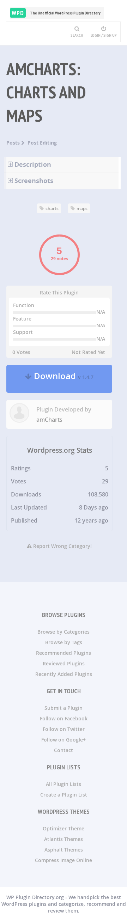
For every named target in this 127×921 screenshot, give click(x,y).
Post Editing (42, 142)
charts (52, 209)
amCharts (49, 419)
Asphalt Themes (63, 849)
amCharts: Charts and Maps (46, 92)
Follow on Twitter (64, 729)
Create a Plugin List (63, 794)
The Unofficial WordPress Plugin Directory (56, 13)
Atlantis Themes (63, 839)
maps (82, 209)
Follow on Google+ (63, 739)
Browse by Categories (63, 631)
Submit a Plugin (63, 708)
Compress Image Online (63, 860)
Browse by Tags (63, 642)
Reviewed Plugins (64, 663)
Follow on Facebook (63, 718)
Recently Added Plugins (63, 674)
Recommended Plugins (63, 652)
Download (62, 379)
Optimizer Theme (63, 828)
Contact (63, 750)
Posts (13, 142)
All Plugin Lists (63, 784)
